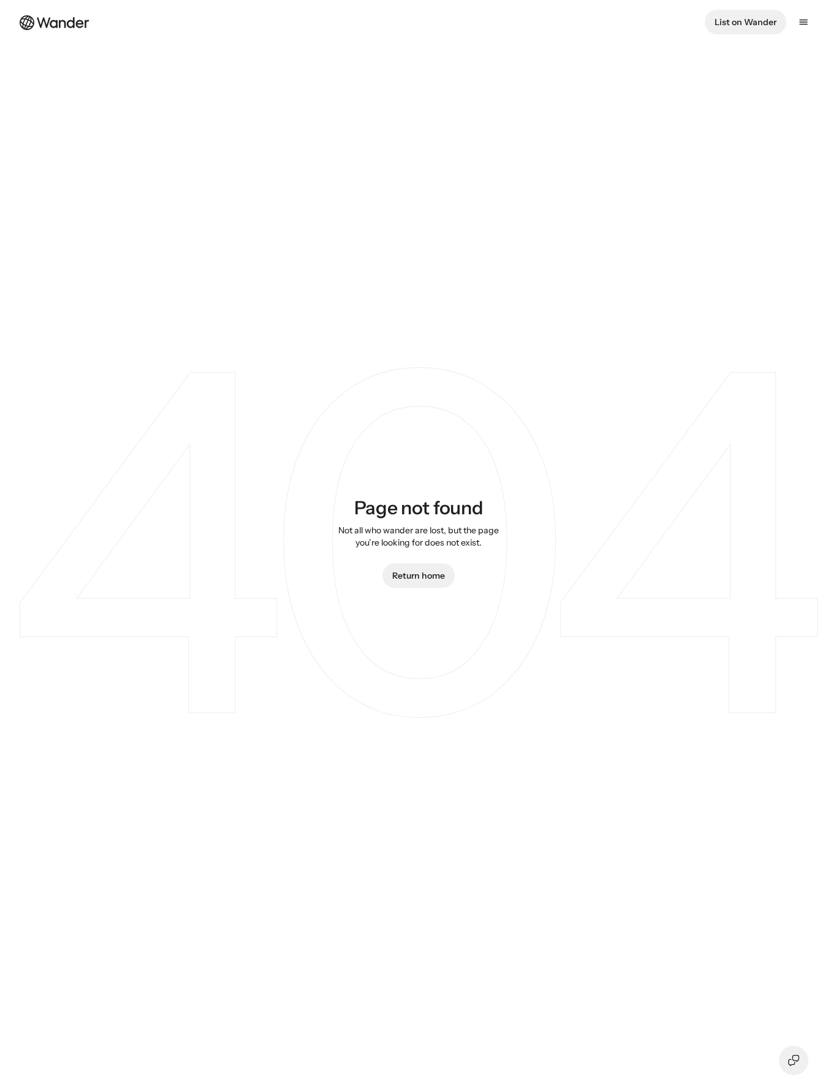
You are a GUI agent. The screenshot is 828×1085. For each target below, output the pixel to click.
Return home (418, 575)
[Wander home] (54, 21)
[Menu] (803, 22)
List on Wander (746, 22)
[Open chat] (793, 1060)
